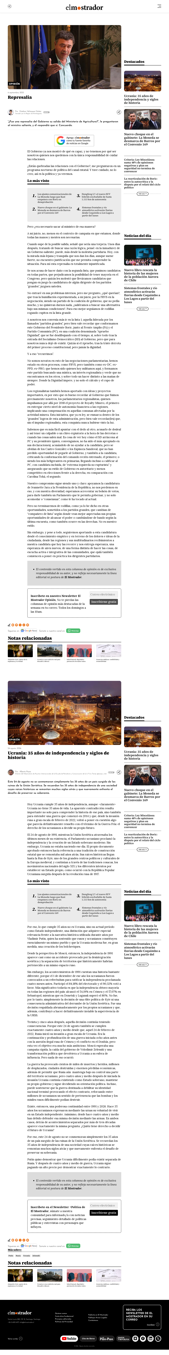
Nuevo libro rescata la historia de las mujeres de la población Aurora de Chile (141, 275)
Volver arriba (13, 1338)
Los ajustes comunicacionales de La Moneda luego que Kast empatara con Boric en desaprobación (55, 198)
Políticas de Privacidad (64, 1321)
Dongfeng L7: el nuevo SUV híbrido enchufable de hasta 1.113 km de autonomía (97, 197)
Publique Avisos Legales (97, 1317)
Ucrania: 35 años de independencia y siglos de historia (141, 99)
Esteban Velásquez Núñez (30, 111)
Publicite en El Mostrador (98, 1314)
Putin (11, 1256)
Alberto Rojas (25, 771)
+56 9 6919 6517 (13, 1322)
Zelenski (36, 1256)
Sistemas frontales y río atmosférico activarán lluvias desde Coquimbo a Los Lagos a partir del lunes (98, 211)
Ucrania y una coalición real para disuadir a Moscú (48, 660)
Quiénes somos (61, 1313)
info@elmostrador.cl (27, 1322)
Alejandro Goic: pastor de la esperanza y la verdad (17, 660)
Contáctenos (93, 1320)
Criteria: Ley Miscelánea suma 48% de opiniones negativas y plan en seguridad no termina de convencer (139, 165)
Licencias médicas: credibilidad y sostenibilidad (107, 660)
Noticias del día (137, 235)
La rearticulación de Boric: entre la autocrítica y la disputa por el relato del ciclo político (142, 183)
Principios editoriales (63, 1318)
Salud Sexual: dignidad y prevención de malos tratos (76, 660)
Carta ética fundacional (64, 1316)
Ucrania (26, 1256)
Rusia (18, 1256)
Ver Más (46, 112)
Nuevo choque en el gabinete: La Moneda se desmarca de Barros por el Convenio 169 (55, 210)
